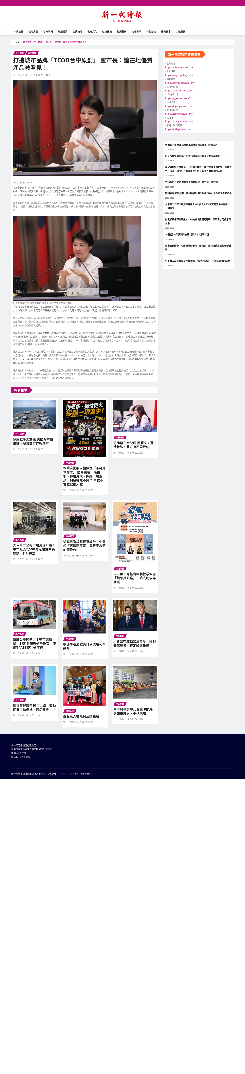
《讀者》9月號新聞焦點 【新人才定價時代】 (187, 234)
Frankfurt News (66, 773)
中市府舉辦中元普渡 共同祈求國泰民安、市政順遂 (133, 711)
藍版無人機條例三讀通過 (81, 716)
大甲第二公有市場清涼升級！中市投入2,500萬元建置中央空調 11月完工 (34, 549)
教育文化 (92, 31)
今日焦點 (18, 31)
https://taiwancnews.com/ (179, 113)
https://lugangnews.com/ (178, 106)
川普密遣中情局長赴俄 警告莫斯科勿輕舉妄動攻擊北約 (192, 155)
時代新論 (151, 31)
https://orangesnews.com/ (179, 121)
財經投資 (63, 31)
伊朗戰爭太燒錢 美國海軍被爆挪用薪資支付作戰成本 (33, 441)
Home (16, 42)
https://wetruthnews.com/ (179, 90)
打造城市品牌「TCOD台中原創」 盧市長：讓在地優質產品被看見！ (55, 42)
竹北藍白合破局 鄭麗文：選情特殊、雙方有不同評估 (133, 445)
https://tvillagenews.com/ (178, 129)
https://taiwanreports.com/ (179, 67)
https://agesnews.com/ (177, 98)
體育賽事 (166, 31)
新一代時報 (18, 75)
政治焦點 (33, 31)
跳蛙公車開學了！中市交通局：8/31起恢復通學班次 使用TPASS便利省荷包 (34, 643)
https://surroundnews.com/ (180, 82)
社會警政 (136, 31)
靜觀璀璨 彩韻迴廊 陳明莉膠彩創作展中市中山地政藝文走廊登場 (198, 193)
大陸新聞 (181, 31)
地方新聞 (48, 31)
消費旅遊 (77, 31)
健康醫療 (107, 31)
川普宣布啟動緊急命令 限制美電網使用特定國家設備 (134, 643)
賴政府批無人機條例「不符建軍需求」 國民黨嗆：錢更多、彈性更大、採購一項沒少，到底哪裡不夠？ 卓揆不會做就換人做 (84, 476)
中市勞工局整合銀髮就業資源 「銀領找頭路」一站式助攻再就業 (136, 578)
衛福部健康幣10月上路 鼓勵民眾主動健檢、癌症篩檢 (34, 707)
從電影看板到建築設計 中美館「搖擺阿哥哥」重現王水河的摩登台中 (84, 545)
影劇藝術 (122, 31)
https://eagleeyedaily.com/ (179, 75)
